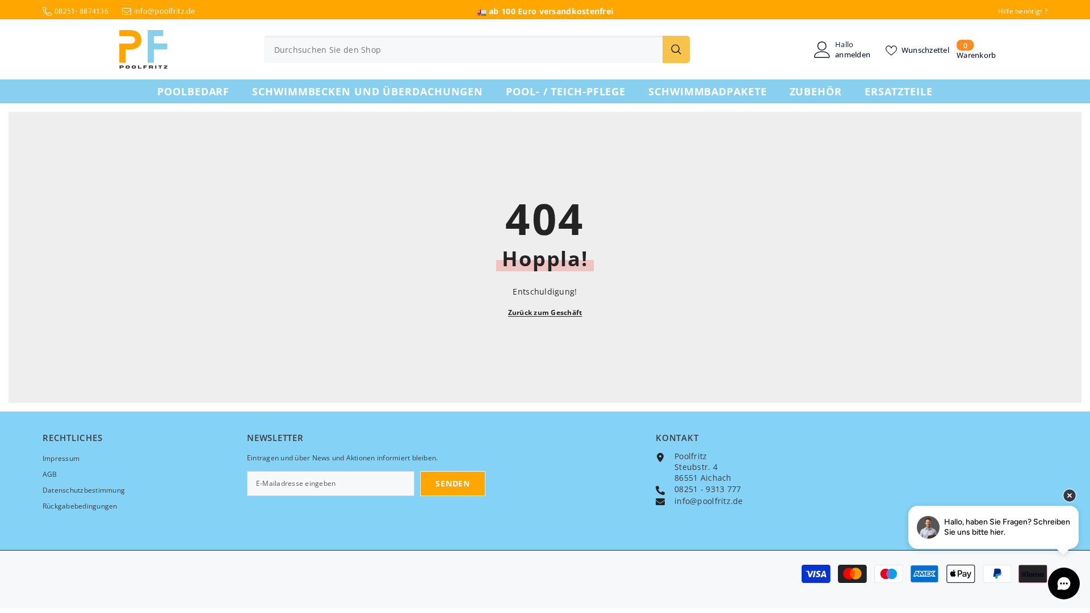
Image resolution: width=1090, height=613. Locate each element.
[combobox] (463, 49)
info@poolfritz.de (164, 11)
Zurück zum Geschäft (545, 312)
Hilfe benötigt (1020, 11)
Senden (452, 483)
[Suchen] (477, 49)
